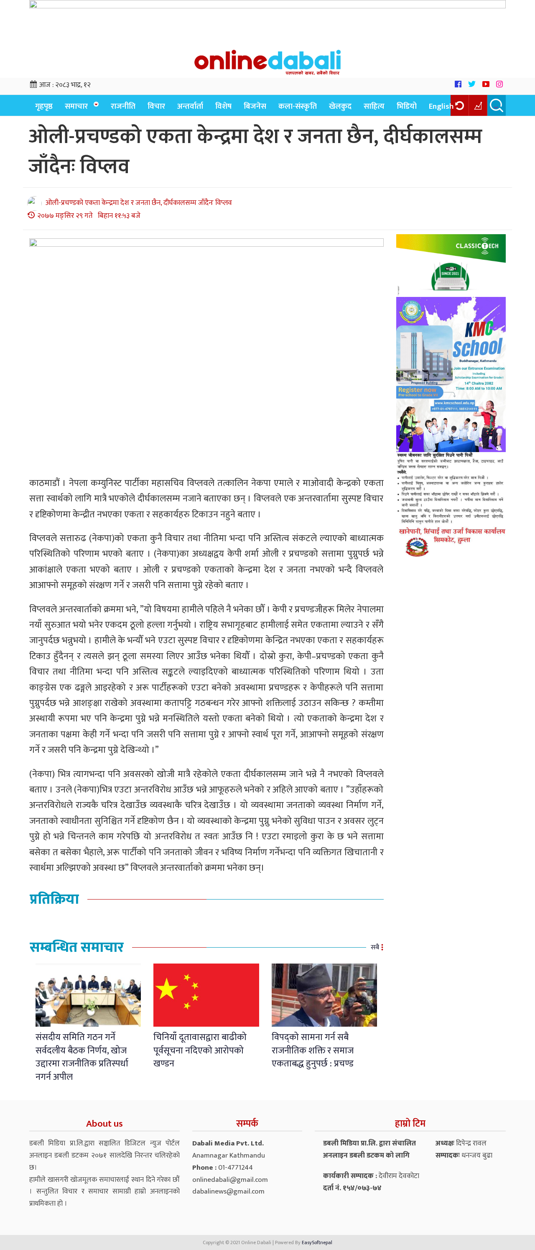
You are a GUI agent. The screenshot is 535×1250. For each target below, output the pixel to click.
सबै (375, 947)
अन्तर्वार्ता (190, 106)
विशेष (223, 106)
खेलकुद (340, 106)
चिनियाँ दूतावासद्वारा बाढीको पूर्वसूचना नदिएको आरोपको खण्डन (200, 1050)
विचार (156, 106)
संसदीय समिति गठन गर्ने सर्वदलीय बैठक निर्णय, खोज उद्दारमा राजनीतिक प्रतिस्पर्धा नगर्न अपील (82, 1057)
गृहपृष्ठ (44, 106)
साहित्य (374, 106)
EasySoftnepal (317, 1242)
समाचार (76, 106)
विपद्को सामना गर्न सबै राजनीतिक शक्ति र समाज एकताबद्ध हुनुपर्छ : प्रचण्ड (313, 1050)
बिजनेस (255, 106)
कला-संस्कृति (297, 106)
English (441, 106)
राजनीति (123, 106)
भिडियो (407, 106)
